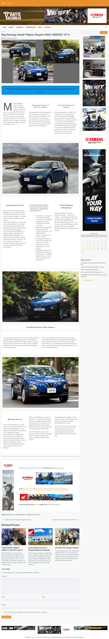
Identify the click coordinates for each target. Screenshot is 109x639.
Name (4, 597)
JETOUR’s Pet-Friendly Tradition (67, 548)
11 (86, 244)
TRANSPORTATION (30, 27)
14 (98, 244)
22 (101, 246)
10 (83, 244)
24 (83, 249)
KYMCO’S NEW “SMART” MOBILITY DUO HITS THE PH (12, 549)
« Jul (93, 256)
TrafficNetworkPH (31, 515)
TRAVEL (40, 27)
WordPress (81, 637)
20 (94, 246)
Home (4, 27)
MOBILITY (11, 27)
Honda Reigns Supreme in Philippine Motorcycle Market (39, 549)
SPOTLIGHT (47, 27)
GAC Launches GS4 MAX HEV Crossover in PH (91, 272)
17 (83, 246)
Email (44, 597)
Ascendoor (67, 637)
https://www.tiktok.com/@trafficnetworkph (59, 490)
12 (90, 244)
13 (94, 244)
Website (4, 604)
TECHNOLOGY (19, 27)
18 (86, 246)
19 (90, 246)
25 (86, 249)
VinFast (62, 468)
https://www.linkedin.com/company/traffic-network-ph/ (33, 490)
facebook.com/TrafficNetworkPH (42, 488)
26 (90, 249)
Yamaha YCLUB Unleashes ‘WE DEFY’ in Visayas (92, 267)
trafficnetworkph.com (28, 488)
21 (98, 246)
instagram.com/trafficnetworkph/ (59, 488)
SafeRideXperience (21, 515)
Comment (5, 576)
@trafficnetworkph (88, 280)
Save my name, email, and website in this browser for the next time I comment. (25, 612)
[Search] (106, 27)
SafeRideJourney (10, 515)
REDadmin (5, 38)
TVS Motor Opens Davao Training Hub (89, 269)
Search (103, 32)
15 (101, 244)
